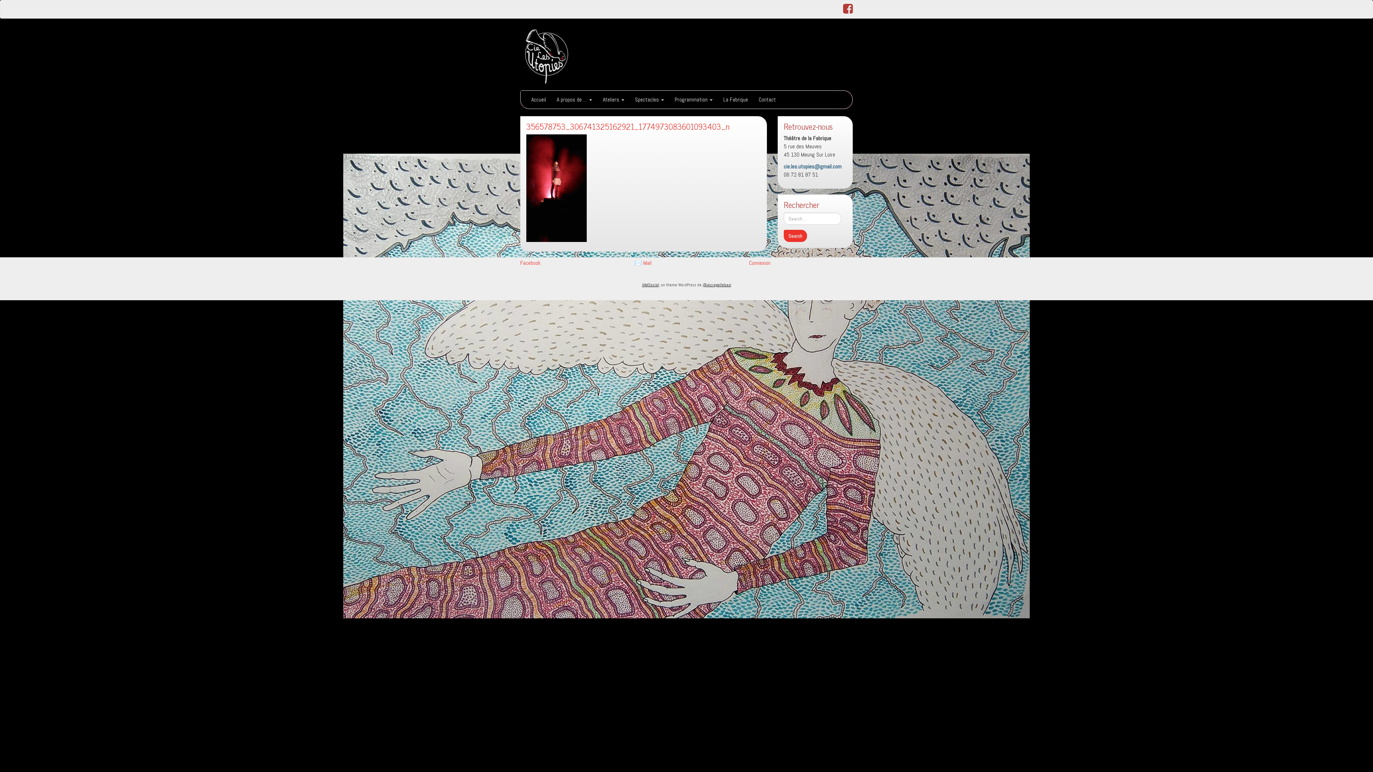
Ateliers (612, 99)
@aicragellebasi (717, 284)
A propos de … (573, 99)
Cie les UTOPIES (618, 35)
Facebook (530, 263)
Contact (767, 99)
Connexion (760, 263)
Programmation (692, 99)
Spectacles (647, 99)
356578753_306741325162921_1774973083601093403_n (627, 126)
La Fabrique (735, 99)
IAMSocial (650, 284)
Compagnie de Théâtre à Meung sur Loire (649, 53)
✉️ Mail (643, 263)
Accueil (538, 99)
